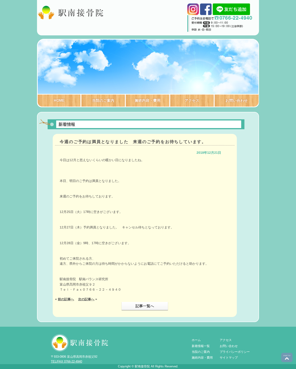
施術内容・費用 (147, 100)
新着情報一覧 (201, 346)
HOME (59, 100)
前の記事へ (66, 299)
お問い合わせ (236, 100)
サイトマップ (229, 357)
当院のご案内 (103, 100)
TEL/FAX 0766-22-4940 (66, 361)
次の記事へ (86, 299)
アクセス (192, 100)
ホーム (196, 340)
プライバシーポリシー (235, 352)
